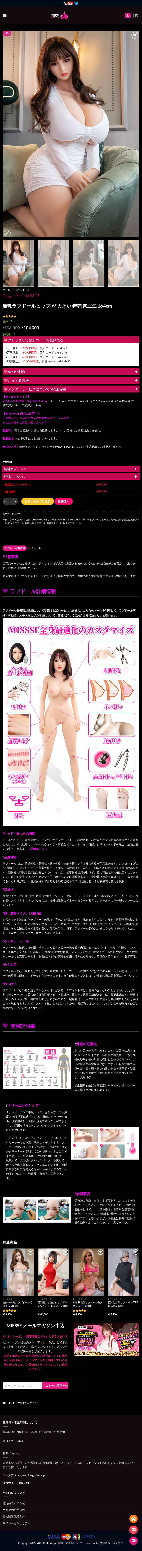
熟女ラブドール (16, 523)
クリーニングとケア (23, 1105)
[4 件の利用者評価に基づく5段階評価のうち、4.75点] (71, 316)
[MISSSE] (59, 15)
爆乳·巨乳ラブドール (35, 523)
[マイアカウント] (128, 15)
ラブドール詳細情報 (14, 548)
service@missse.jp (34, 1475)
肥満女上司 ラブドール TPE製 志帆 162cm (123, 1304)
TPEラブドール (21, 289)
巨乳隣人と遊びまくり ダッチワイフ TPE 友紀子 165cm (53, 1304)
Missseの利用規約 (14, 1509)
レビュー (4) (34, 548)
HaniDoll (23, 1482)
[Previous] (10, 134)
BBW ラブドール (65, 519)
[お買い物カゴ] (136, 15)
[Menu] (5, 15)
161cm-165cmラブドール (44, 519)
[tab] (15, 548)
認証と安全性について (70, 1543)
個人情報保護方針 (14, 1516)
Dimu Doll (80, 519)
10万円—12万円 (22, 519)
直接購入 (63, 501)
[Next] (132, 134)
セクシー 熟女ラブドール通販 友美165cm (17, 1304)
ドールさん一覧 (109, 519)
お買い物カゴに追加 (37, 501)
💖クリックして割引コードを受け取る (33, 340)
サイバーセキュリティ (16, 1523)
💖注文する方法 (16, 380)
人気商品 (122, 519)
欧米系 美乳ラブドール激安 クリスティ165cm (87, 1304)
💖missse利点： (16, 372)
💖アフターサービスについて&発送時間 (35, 389)
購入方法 (118, 1543)
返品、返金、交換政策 (98, 1543)
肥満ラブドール (54, 523)
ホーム (6, 289)
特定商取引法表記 (14, 1503)
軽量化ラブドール (72, 523)
